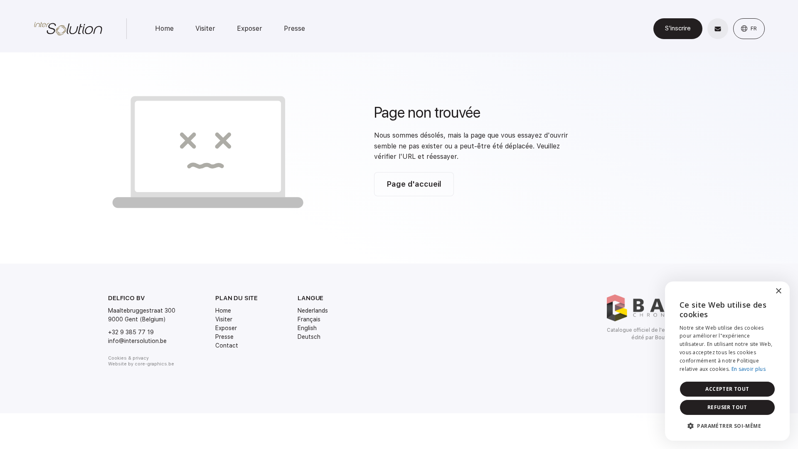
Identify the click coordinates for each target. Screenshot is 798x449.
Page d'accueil (414, 184)
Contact (226, 345)
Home (164, 28)
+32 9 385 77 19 (131, 332)
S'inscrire (678, 28)
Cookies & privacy (128, 358)
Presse (294, 28)
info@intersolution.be (137, 341)
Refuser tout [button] (727, 407)
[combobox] (760, 292)
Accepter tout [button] (727, 388)
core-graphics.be (154, 364)
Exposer (249, 28)
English (307, 328)
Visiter (205, 28)
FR (753, 28)
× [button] (778, 291)
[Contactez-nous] (717, 28)
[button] (727, 426)
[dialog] (727, 361)
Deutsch (309, 336)
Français (309, 319)
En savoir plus (749, 369)
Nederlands (313, 310)
